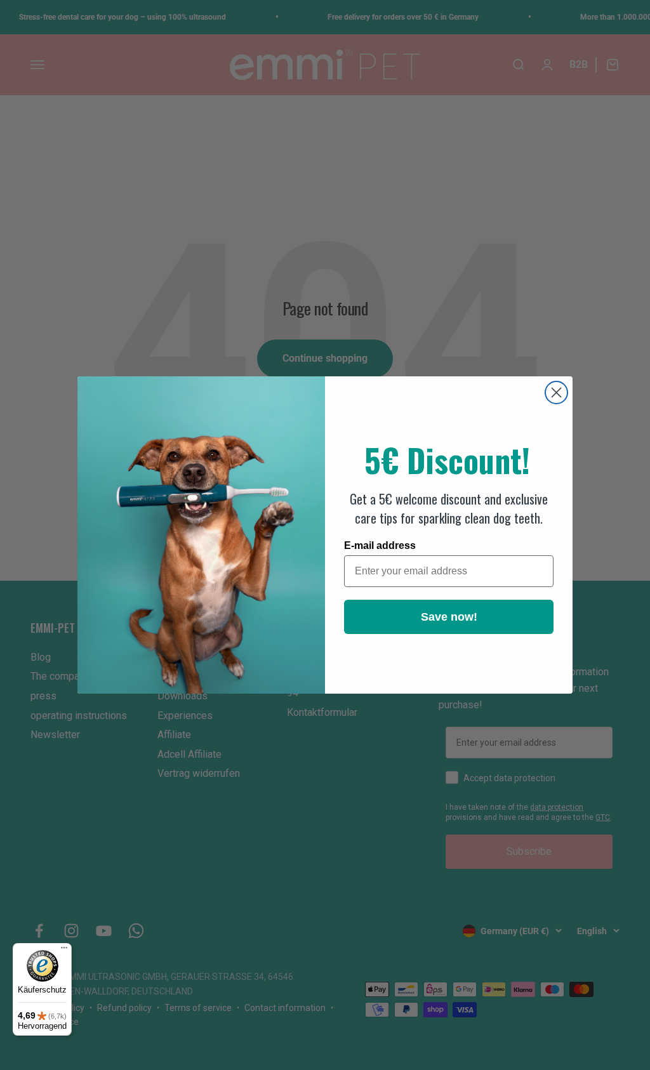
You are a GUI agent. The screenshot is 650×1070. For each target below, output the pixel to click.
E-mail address (380, 545)
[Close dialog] (556, 392)
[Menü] (64, 950)
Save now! (449, 617)
